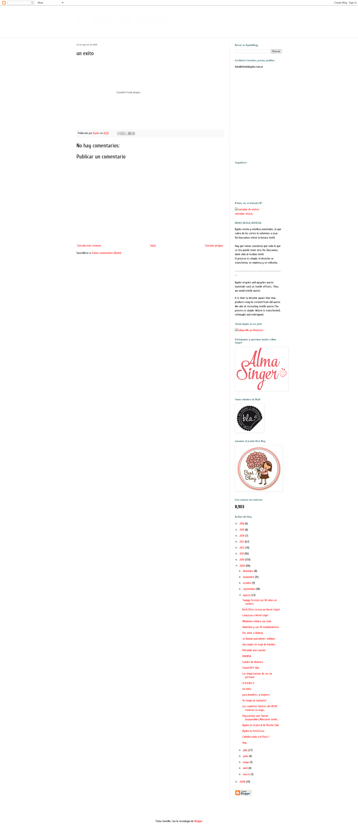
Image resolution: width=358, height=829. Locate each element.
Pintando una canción (254, 650)
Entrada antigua (214, 245)
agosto (247, 595)
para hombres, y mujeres (256, 694)
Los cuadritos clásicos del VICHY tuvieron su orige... (259, 708)
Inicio (153, 245)
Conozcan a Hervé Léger (255, 615)
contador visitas (244, 213)
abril (245, 768)
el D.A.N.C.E (248, 683)
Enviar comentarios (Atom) (106, 253)
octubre (247, 583)
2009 (242, 565)
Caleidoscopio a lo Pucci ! (255, 736)
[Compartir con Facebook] (130, 133)
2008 (242, 781)
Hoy (244, 742)
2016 (242, 523)
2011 (241, 553)
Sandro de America (252, 662)
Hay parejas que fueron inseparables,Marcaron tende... (260, 717)
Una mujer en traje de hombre (258, 644)
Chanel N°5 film (250, 667)
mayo (246, 762)
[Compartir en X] (126, 133)
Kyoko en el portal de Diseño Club (260, 725)
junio (246, 756)
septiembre (249, 589)
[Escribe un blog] (123, 133)
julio (245, 750)
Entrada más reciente (89, 245)
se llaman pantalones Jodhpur (258, 638)
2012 (242, 547)
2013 (242, 541)
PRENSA (246, 656)
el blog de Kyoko (123, 18)
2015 (242, 529)
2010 (242, 559)
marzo (247, 774)
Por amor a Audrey (252, 633)
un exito (246, 689)
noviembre (249, 577)
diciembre (248, 571)
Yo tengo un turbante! (254, 700)
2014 (242, 535)
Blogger (198, 821)
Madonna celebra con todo (256, 621)
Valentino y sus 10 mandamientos (260, 627)
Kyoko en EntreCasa (253, 731)
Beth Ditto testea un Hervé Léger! (261, 609)
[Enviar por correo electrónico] (119, 133)
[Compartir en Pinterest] (133, 133)
